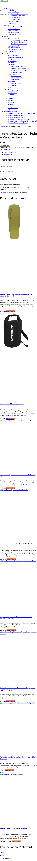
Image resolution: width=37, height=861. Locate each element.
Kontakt (2, 852)
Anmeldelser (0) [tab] (8, 154)
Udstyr (33, 147)
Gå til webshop (5, 145)
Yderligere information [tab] (10, 152)
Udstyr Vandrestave (5, 149)
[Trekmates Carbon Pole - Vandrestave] (11, 128)
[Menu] (1, 10)
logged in (9, 192)
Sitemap (2, 855)
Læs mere (23, 415)
